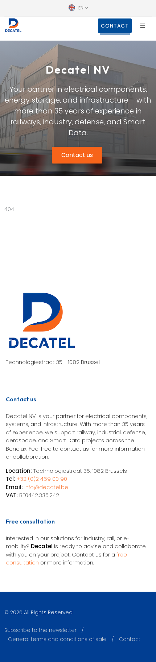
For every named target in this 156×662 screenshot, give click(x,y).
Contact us (77, 155)
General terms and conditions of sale (57, 639)
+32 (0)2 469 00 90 (42, 479)
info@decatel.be (46, 487)
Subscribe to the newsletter (40, 630)
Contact (129, 639)
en (80, 8)
